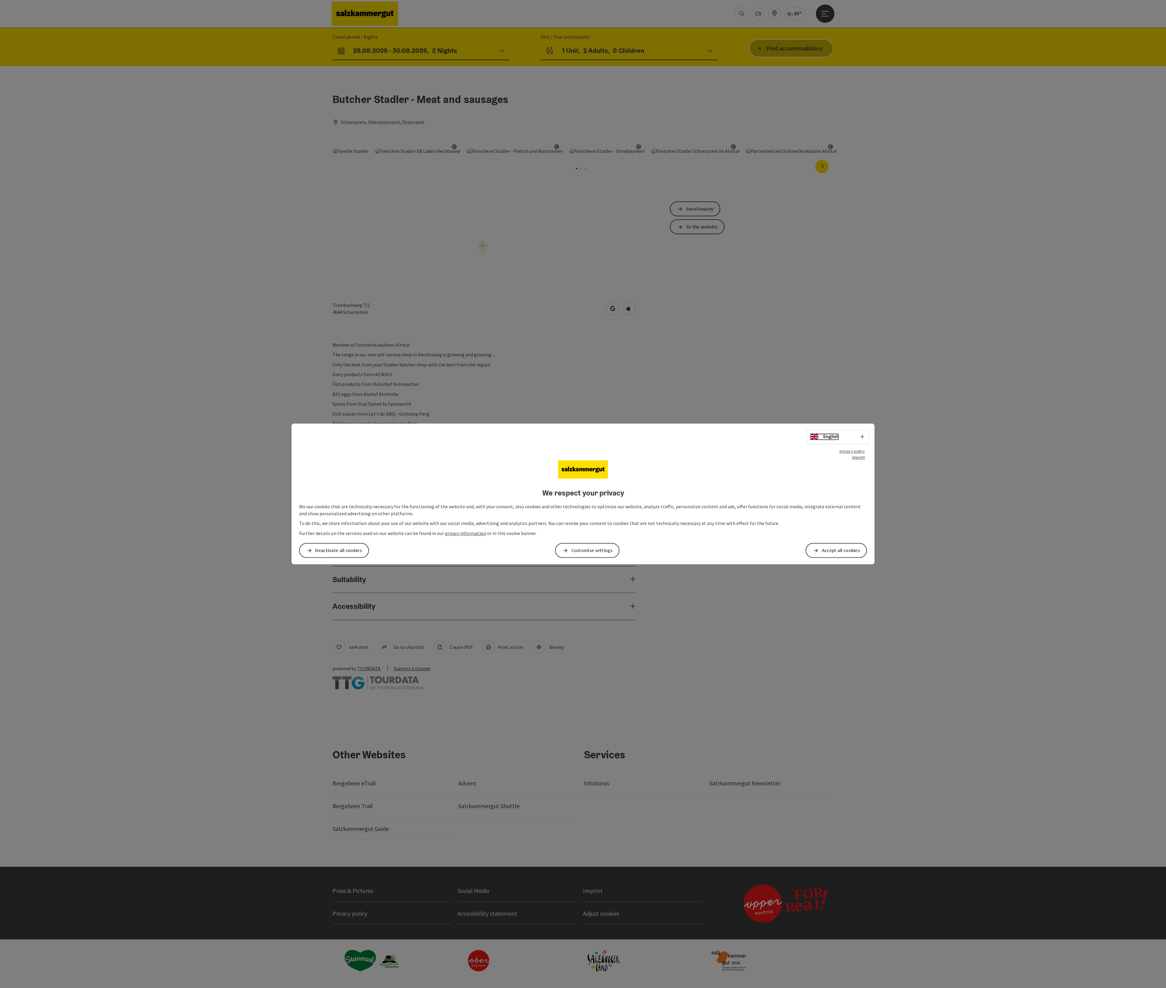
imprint (858, 457)
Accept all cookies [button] (841, 550)
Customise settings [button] (591, 550)
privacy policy (852, 451)
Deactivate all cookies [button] (338, 550)
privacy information (465, 533)
